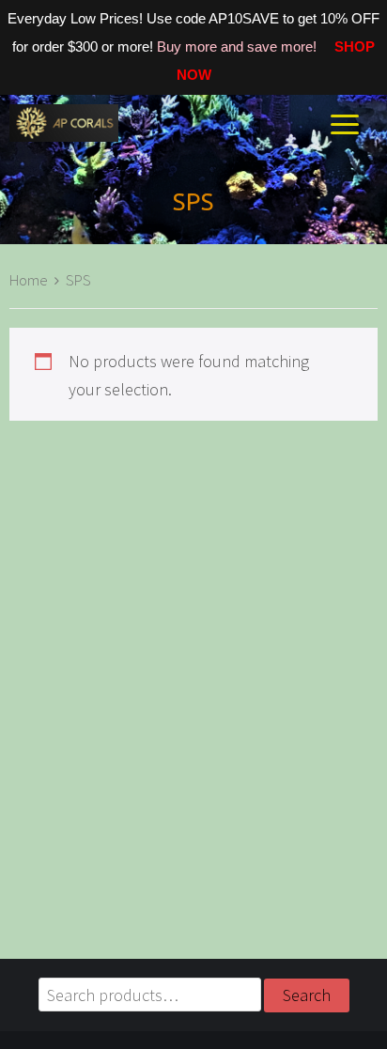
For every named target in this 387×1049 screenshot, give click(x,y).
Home (28, 280)
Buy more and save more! (238, 46)
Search (307, 995)
